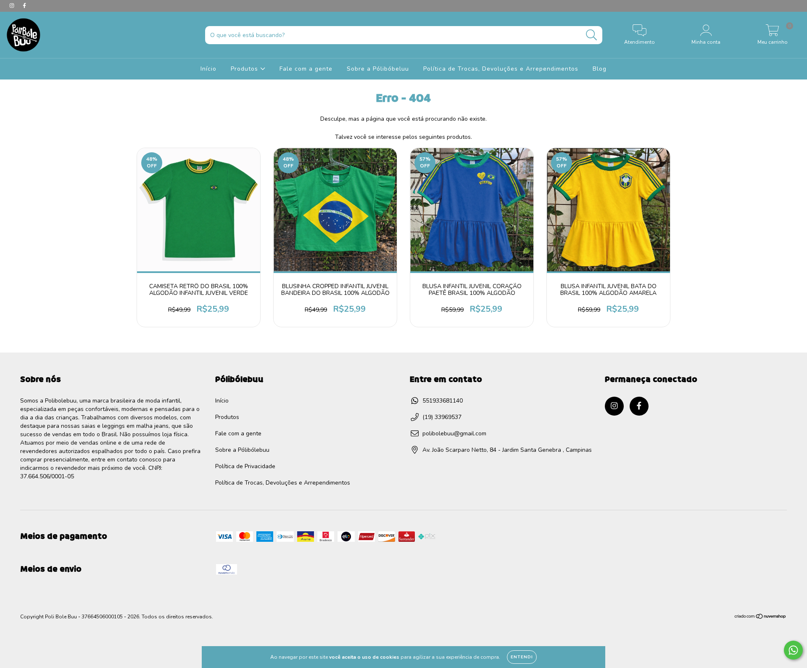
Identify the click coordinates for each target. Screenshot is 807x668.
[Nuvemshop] (760, 617)
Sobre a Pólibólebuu (242, 450)
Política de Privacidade (245, 466)
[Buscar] (591, 35)
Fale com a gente (306, 69)
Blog (600, 69)
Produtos (245, 69)
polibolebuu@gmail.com (454, 433)
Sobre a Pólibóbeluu (378, 69)
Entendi (522, 657)
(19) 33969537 (442, 417)
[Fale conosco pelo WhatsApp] (793, 650)
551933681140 (442, 401)
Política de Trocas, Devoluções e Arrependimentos (500, 69)
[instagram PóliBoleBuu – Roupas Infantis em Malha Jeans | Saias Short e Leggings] (12, 6)
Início (208, 69)
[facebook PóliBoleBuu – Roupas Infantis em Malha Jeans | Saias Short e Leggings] (24, 6)
